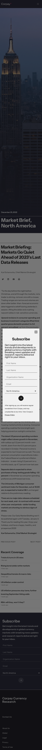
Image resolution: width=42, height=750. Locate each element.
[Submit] (21, 398)
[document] (21, 375)
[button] (36, 332)
